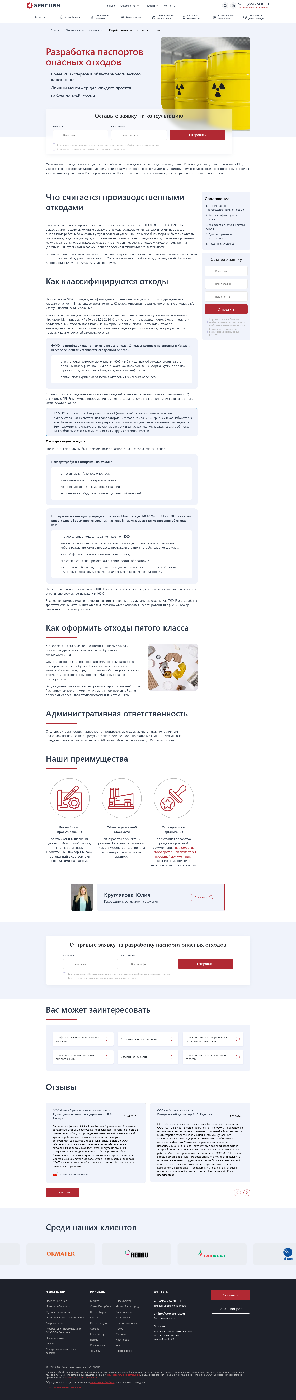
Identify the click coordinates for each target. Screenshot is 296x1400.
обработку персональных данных (143, 144)
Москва (94, 1301)
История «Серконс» (58, 1306)
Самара (94, 1328)
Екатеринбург (98, 1334)
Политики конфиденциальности (93, 144)
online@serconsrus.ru (169, 1313)
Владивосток (123, 1301)
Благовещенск (124, 1350)
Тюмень (95, 1350)
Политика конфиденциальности (63, 1387)
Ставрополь (97, 1345)
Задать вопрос (230, 1308)
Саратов (121, 1334)
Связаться (230, 1295)
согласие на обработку (102, 1382)
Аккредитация (55, 1323)
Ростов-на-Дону (100, 1323)
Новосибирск (98, 1312)
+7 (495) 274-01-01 (255, 4)
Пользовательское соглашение (123, 1374)
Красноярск (123, 1317)
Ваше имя (58, 126)
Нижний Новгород (127, 1306)
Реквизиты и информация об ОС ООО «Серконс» (64, 1330)
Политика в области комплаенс (65, 1317)
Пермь (94, 1339)
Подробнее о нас (56, 1301)
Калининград (124, 1312)
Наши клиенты (55, 1338)
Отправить (197, 135)
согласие (67, 149)
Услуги (111, 5)
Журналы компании (58, 1312)
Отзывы (50, 1343)
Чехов (119, 1328)
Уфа (118, 1345)
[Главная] (47, 30)
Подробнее (201, 897)
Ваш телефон (118, 126)
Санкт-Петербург (100, 1306)
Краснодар (122, 1339)
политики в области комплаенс (82, 1377)
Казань (94, 1317)
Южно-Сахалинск (127, 1323)
